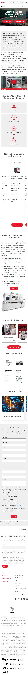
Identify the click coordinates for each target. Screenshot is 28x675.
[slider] (12, 89)
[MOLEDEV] (13, 668)
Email (3, 447)
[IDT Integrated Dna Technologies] (21, 664)
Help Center (5, 581)
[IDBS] (13, 664)
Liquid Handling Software (8, 371)
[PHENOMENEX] (21, 668)
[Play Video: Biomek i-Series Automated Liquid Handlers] (14, 82)
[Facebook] (16, 599)
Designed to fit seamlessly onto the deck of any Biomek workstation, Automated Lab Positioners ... (19, 380)
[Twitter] (24, 599)
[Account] (22, 6)
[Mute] (20, 89)
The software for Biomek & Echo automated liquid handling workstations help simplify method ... (8, 378)
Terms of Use (8, 506)
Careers (4, 573)
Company (4, 458)
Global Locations (6, 578)
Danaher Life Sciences (20, 594)
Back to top (23, 529)
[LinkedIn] (21, 599)
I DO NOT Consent (12, 496)
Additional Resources (14, 347)
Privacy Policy (20, 505)
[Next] (26, 372)
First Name (4, 437)
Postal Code (4, 469)
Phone (3, 453)
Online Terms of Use (20, 583)
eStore (25, 2)
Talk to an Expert (20, 21)
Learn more (14, 288)
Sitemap (17, 591)
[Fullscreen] (25, 89)
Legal (16, 580)
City (3, 474)
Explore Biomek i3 (17, 224)
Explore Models (7, 21)
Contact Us (5, 575)
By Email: (4, 494)
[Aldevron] (21, 660)
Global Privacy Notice (20, 588)
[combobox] (16, 2)
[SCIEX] (5, 672)
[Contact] (18, 6)
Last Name (4, 442)
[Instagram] (18, 599)
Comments (4, 479)
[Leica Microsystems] (5, 668)
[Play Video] (2, 89)
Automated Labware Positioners (18, 372)
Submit (14, 516)
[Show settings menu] (22, 89)
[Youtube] (27, 599)
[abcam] (13, 660)
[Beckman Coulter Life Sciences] (4, 2)
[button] (10, 2)
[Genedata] (5, 664)
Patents (17, 585)
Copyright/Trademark (20, 573)
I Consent (10, 495)
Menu (4, 6)
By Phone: (4, 499)
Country (4, 463)
